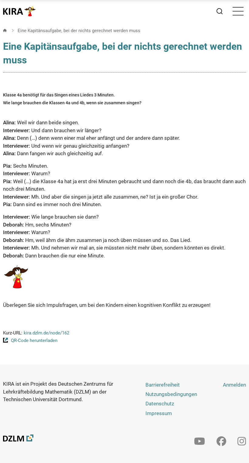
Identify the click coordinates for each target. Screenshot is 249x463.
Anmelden (234, 385)
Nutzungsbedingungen (171, 394)
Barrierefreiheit (162, 385)
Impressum (158, 413)
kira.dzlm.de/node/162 (46, 333)
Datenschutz (159, 404)
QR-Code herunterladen (34, 340)
